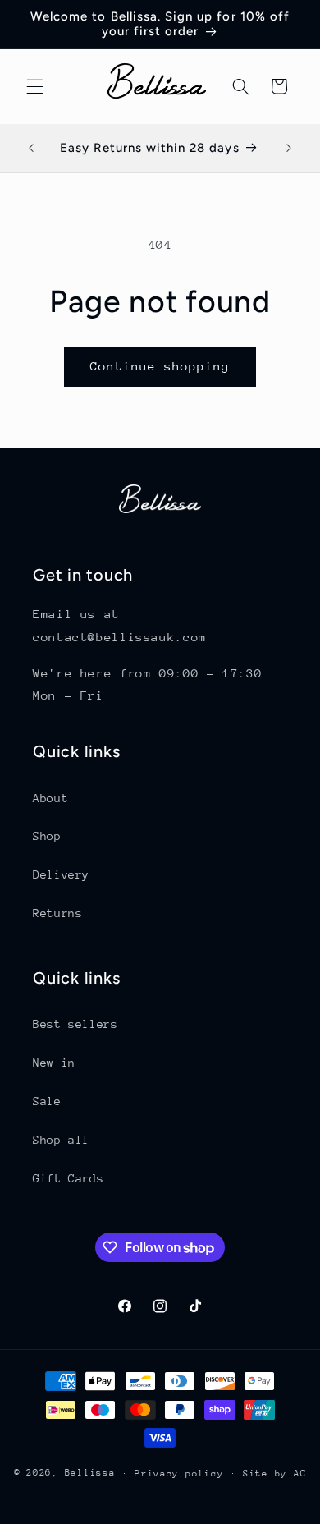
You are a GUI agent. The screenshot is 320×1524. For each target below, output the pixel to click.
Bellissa (90, 1472)
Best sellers (75, 1024)
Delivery (61, 874)
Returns (57, 913)
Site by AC (274, 1473)
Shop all (61, 1139)
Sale (47, 1101)
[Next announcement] (289, 148)
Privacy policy (179, 1473)
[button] (34, 86)
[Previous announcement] (31, 148)
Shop (47, 835)
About (50, 798)
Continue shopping (160, 366)
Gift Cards (68, 1178)
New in (54, 1062)
